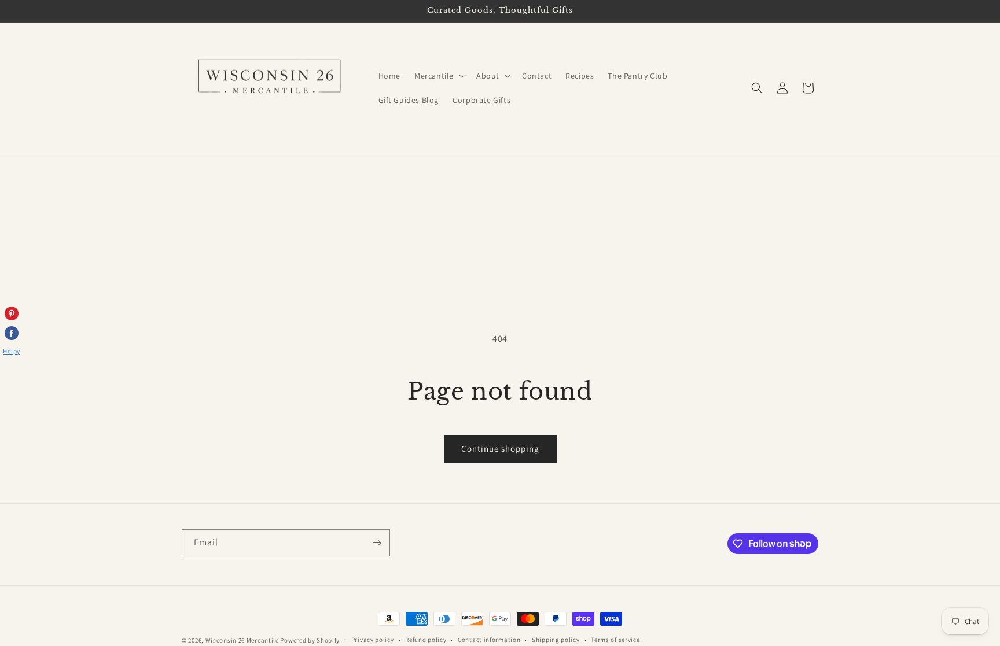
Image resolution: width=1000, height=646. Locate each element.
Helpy (11, 351)
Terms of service (615, 640)
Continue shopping (500, 448)
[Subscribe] (376, 542)
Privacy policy (372, 640)
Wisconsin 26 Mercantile (242, 640)
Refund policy (425, 640)
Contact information (489, 640)
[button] (438, 76)
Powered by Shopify (310, 640)
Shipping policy (556, 640)
